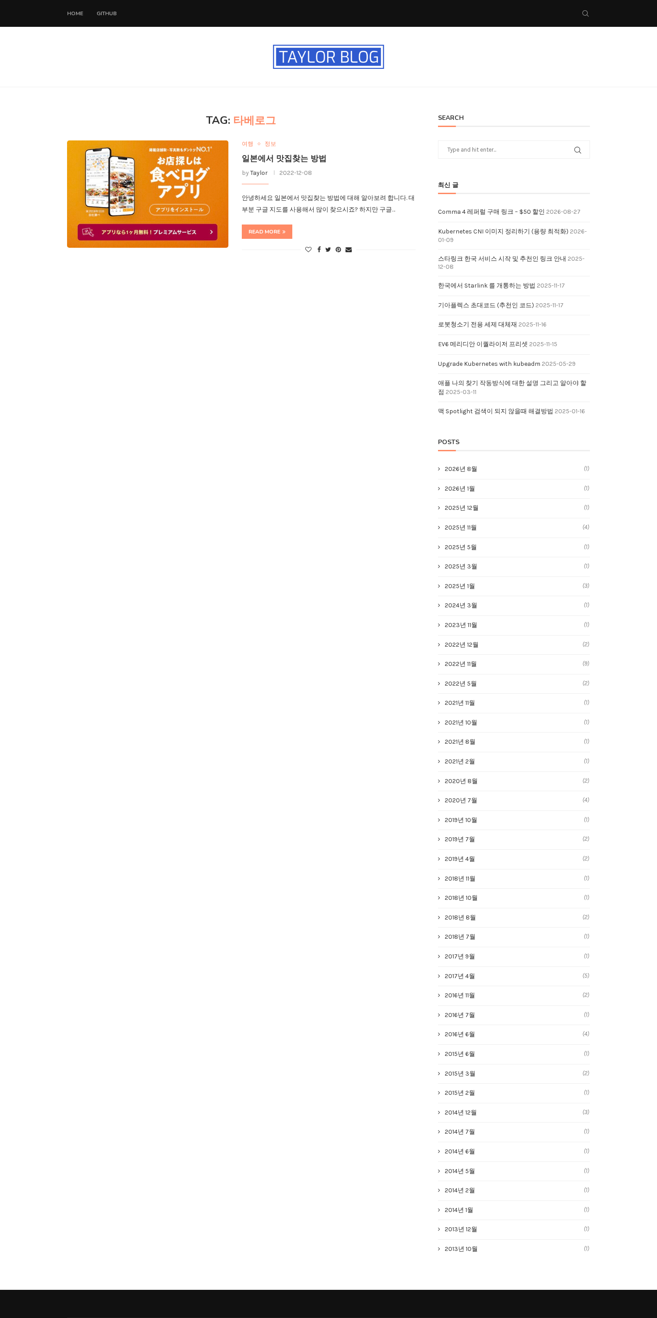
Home (75, 13)
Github (107, 13)
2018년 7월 (460, 937)
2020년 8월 (461, 781)
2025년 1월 (460, 586)
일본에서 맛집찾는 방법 (284, 158)
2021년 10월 (461, 722)
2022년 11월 (461, 664)
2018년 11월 (460, 878)
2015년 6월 (460, 1054)
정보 (270, 143)
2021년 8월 (460, 742)
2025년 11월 (461, 527)
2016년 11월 (460, 995)
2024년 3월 (461, 605)
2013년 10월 (461, 1249)
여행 (247, 143)
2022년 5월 (461, 683)
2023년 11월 (461, 625)
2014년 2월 (460, 1190)
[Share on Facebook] (319, 250)
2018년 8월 (460, 917)
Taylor (259, 173)
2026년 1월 (460, 488)
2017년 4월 (460, 976)
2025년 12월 (462, 508)
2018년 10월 (461, 898)
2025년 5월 (461, 547)
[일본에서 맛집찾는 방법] (147, 194)
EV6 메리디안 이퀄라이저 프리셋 (483, 344)
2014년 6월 (460, 1151)
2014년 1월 (459, 1210)
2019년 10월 (461, 820)
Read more (264, 231)
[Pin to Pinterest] (338, 250)
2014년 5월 (460, 1171)
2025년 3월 (461, 566)
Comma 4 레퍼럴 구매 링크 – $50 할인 (491, 212)
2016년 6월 (460, 1034)
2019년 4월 (460, 859)
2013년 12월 (461, 1229)
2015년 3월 (460, 1073)
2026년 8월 (461, 469)
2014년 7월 (460, 1132)
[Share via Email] (348, 250)
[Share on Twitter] (328, 250)
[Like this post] (308, 250)
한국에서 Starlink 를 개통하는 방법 (486, 285)
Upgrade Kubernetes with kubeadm (489, 364)
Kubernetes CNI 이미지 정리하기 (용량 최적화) (503, 231)
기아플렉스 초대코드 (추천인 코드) (486, 305)
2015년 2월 (460, 1093)
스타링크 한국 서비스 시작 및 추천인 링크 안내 (502, 259)
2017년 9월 (460, 956)
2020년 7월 (461, 800)
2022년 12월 (462, 644)
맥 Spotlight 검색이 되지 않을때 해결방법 (495, 411)
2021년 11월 (460, 703)
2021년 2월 (460, 761)
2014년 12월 (461, 1112)
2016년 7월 (460, 1015)
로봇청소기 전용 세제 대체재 (477, 324)
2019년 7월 (460, 839)
